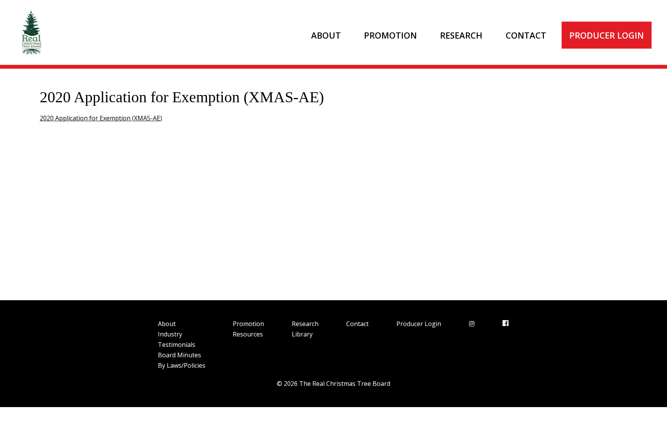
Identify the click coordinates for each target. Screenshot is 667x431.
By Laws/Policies (181, 365)
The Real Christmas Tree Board (31, 32)
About (326, 35)
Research (461, 35)
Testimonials (176, 344)
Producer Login (606, 35)
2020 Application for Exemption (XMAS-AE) (101, 118)
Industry (170, 334)
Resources (248, 334)
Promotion (390, 35)
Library (302, 334)
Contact (526, 35)
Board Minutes (179, 355)
